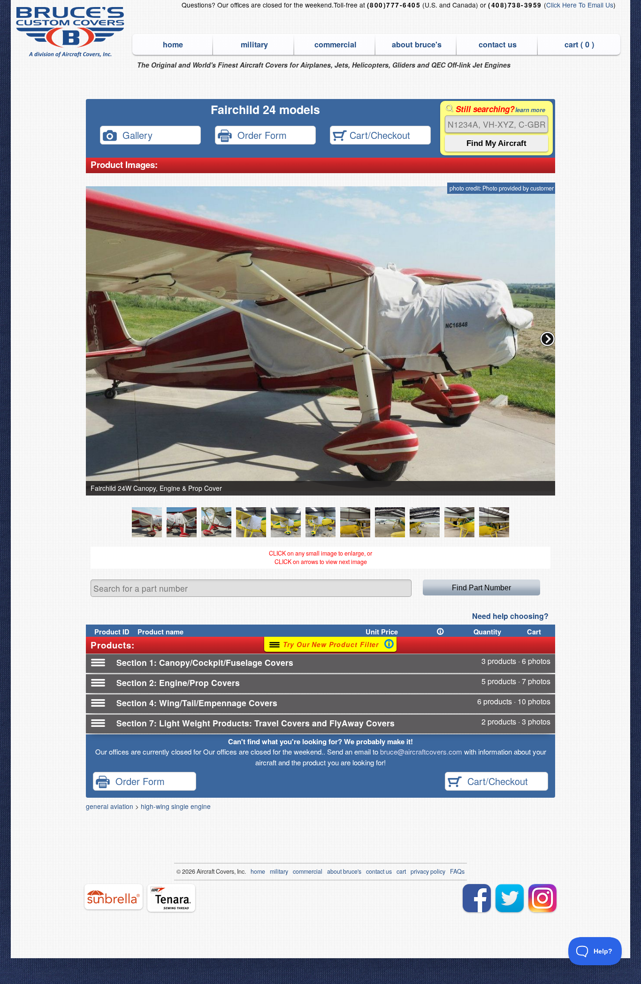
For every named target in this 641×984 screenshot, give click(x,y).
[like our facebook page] (477, 898)
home (173, 44)
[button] (547, 338)
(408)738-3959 (515, 4)
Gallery (135, 134)
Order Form (259, 134)
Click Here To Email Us (579, 4)
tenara (171, 898)
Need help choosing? (510, 615)
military (254, 44)
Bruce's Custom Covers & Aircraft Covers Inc (71, 32)
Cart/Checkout (378, 134)
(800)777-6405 (393, 4)
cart (401, 871)
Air (200, 871)
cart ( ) (579, 44)
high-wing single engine (176, 806)
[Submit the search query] (496, 143)
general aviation (109, 806)
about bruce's (417, 44)
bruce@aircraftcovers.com (421, 751)
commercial (335, 44)
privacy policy (428, 871)
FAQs (457, 871)
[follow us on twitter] (510, 898)
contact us (498, 44)
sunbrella (113, 896)
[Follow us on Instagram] (542, 898)
